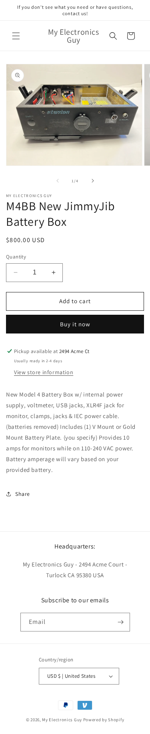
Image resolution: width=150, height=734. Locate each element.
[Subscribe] (121, 622)
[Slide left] (57, 180)
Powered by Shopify (103, 719)
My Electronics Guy (62, 719)
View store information (43, 372)
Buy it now (75, 324)
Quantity (16, 256)
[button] (16, 36)
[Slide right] (93, 180)
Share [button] (22, 493)
